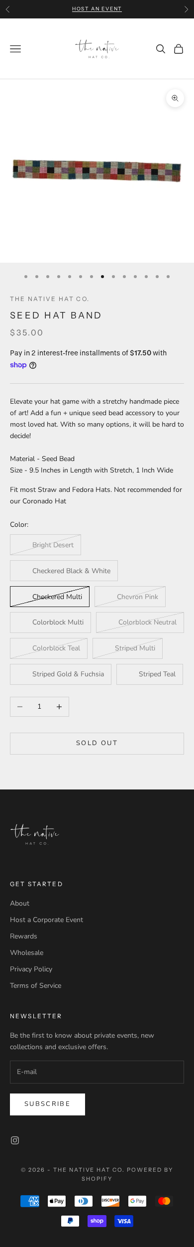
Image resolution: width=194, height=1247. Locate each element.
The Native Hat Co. (50, 299)
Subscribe (47, 1103)
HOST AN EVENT (97, 8)
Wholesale (26, 952)
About (19, 903)
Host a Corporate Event (46, 920)
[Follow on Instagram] (15, 1140)
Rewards (23, 936)
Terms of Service (35, 985)
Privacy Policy (31, 969)
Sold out (97, 743)
